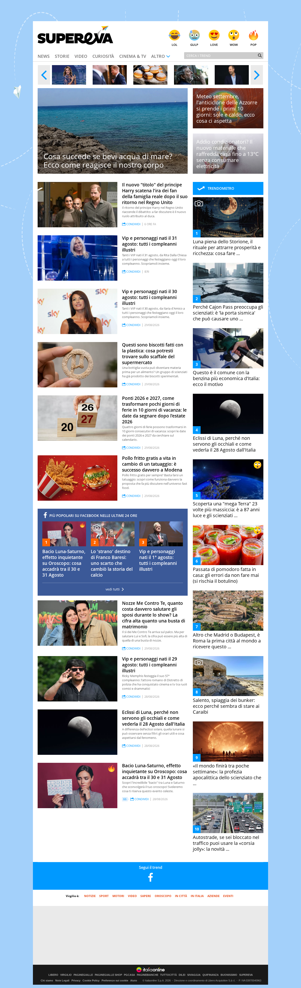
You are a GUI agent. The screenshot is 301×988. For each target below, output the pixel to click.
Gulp (194, 45)
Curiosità (103, 56)
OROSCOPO (163, 896)
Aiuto (133, 980)
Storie (62, 56)
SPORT (104, 896)
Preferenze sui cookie (115, 980)
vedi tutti (113, 589)
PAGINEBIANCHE (147, 975)
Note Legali (62, 980)
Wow (234, 45)
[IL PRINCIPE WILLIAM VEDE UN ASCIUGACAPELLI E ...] (232, 75)
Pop (253, 45)
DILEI (182, 975)
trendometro (221, 188)
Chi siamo (47, 980)
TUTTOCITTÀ (168, 975)
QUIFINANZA (210, 975)
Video (81, 56)
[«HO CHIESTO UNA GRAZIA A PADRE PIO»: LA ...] (69, 75)
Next (257, 75)
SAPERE (145, 896)
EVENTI (228, 896)
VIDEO (132, 896)
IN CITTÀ (181, 896)
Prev (44, 75)
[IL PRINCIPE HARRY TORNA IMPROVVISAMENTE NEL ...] (110, 75)
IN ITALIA (197, 896)
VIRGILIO (66, 975)
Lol (174, 45)
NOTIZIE (90, 896)
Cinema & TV (132, 56)
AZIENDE (213, 896)
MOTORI (118, 896)
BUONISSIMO (229, 975)
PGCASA (129, 975)
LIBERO (53, 975)
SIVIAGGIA (194, 975)
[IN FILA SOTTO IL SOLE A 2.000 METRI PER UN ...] (150, 75)
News (44, 56)
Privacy (75, 980)
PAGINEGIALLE (83, 975)
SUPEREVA (246, 975)
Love (214, 45)
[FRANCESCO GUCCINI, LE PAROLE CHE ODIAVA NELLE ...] (191, 75)
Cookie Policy (91, 980)
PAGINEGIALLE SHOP (108, 975)
